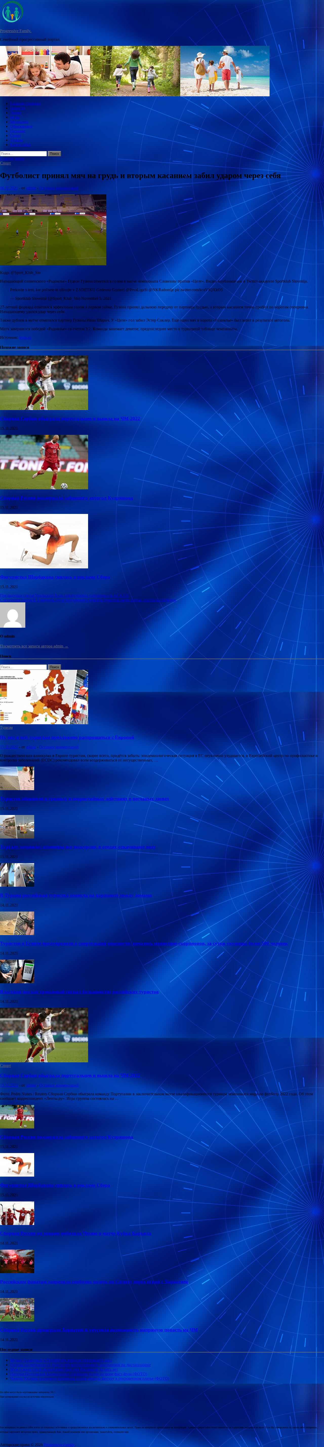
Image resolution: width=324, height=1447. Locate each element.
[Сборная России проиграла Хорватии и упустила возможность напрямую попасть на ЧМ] (17, 1320)
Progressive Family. (15, 31)
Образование (21, 126)
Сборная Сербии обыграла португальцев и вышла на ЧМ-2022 (70, 418)
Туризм (16, 140)
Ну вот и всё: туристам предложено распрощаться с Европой (67, 737)
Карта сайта (20, 144)
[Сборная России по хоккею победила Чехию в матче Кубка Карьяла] (17, 1223)
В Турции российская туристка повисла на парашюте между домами (76, 895)
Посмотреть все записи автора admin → (34, 646)
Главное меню (12, 158)
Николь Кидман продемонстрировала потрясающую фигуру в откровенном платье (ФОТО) (89, 1378)
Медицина (19, 122)
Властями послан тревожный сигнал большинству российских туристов (79, 991)
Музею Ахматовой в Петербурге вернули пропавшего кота (61, 1360)
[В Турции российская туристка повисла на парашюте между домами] (17, 885)
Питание (17, 131)
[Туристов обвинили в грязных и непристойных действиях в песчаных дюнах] (17, 789)
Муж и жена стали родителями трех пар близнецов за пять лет (64, 1369)
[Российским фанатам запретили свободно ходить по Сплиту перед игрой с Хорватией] (17, 1272)
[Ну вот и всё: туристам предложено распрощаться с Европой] (44, 723)
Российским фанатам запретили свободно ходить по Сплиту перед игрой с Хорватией (94, 1281)
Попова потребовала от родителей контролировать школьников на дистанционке (80, 1365)
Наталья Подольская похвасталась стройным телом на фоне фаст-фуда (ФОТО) (78, 1374)
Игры (15, 117)
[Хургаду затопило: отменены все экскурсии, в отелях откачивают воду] (17, 837)
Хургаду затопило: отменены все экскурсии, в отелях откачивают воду (78, 846)
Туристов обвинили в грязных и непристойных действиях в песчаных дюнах (84, 798)
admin (31, 188)
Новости (17, 108)
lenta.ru (25, 337)
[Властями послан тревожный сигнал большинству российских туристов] (17, 982)
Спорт (15, 135)
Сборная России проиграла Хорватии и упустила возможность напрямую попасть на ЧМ (99, 1329)
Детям (15, 112)
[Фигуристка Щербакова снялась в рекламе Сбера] (44, 567)
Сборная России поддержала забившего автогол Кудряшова (66, 497)
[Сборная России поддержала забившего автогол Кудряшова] (44, 488)
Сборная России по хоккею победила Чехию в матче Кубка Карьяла (75, 1233)
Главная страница (25, 103)
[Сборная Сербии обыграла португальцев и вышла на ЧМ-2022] (44, 408)
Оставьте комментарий (59, 188)
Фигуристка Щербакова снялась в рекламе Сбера (55, 577)
